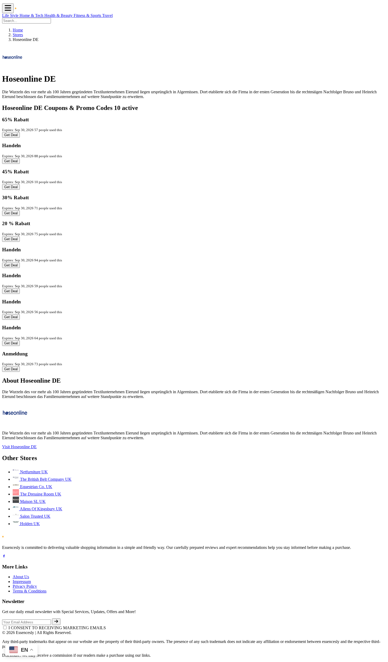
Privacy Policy (25, 586)
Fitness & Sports (88, 15)
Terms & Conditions (29, 591)
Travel (107, 15)
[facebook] (4, 557)
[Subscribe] (56, 621)
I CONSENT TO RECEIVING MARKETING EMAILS (57, 628)
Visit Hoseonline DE (19, 447)
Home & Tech (32, 15)
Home (18, 30)
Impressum (22, 581)
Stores (18, 35)
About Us (21, 577)
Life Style (11, 15)
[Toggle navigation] (8, 8)
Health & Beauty (59, 15)
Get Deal (11, 135)
